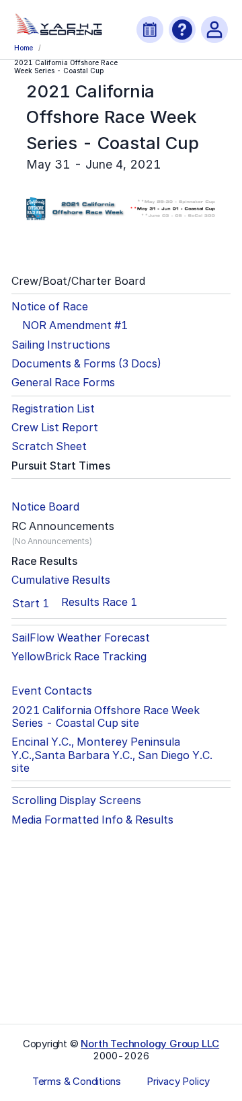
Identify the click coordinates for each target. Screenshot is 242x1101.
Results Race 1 (99, 602)
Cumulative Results (60, 580)
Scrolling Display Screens (76, 800)
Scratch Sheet (49, 446)
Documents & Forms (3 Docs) (86, 363)
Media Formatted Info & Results (92, 819)
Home (23, 48)
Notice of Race (49, 306)
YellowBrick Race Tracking (79, 656)
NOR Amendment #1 (75, 325)
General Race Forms (63, 382)
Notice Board (45, 506)
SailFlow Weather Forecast (80, 637)
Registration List (53, 408)
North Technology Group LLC (150, 1043)
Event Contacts (51, 691)
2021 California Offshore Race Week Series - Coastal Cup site (105, 717)
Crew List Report (54, 427)
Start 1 (30, 603)
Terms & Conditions (76, 1081)
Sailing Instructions (60, 345)
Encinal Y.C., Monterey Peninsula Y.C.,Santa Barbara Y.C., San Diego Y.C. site (111, 755)
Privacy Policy (178, 1081)
